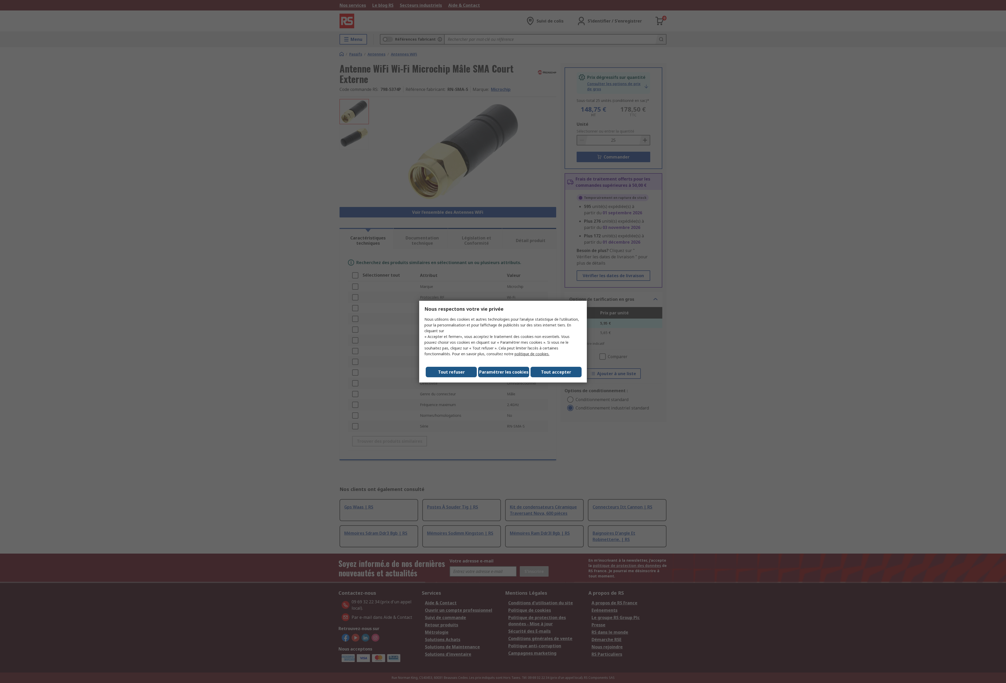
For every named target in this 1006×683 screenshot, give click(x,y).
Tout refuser (451, 372)
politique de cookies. (532, 353)
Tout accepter (556, 372)
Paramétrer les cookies (503, 372)
